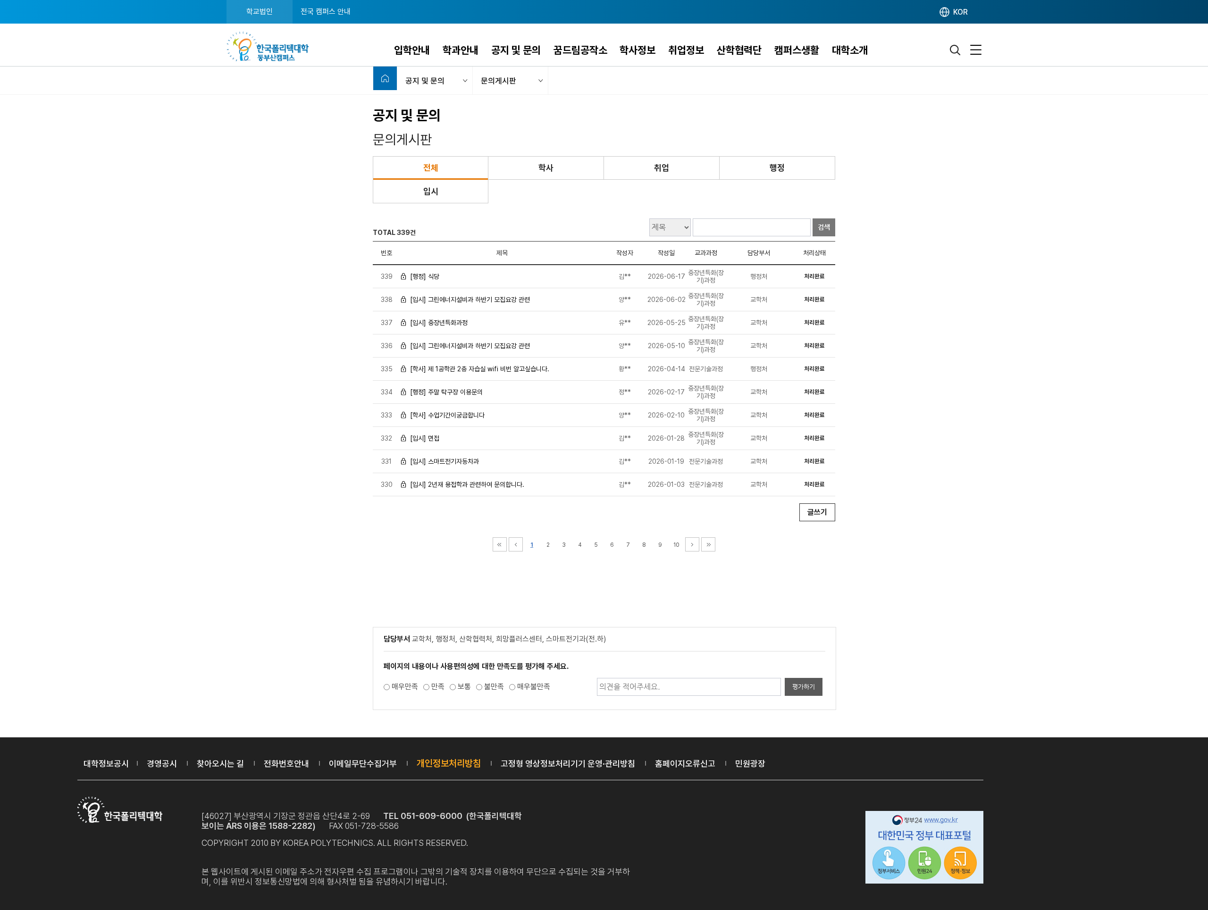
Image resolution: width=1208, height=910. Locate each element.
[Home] (385, 78)
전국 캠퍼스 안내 (326, 11)
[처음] (500, 544)
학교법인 (259, 11)
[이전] (516, 544)
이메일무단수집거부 (363, 763)
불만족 (494, 686)
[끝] (708, 544)
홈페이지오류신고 (685, 763)
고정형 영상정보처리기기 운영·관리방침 (568, 763)
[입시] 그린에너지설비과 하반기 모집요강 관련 (470, 299)
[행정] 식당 (424, 276)
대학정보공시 (106, 763)
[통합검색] (955, 50)
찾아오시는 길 (220, 763)
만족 (438, 686)
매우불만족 (533, 686)
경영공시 (162, 763)
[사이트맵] (976, 50)
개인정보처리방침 (449, 763)
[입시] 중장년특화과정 (439, 322)
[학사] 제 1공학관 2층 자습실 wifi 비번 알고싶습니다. (479, 369)
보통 (464, 686)
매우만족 (405, 686)
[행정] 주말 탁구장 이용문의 (446, 392)
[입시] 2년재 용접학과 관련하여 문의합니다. (467, 484)
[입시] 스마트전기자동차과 (444, 461)
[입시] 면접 (424, 438)
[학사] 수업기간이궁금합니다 (447, 415)
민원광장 (750, 763)
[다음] (692, 544)
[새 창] (924, 848)
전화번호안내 (286, 763)
